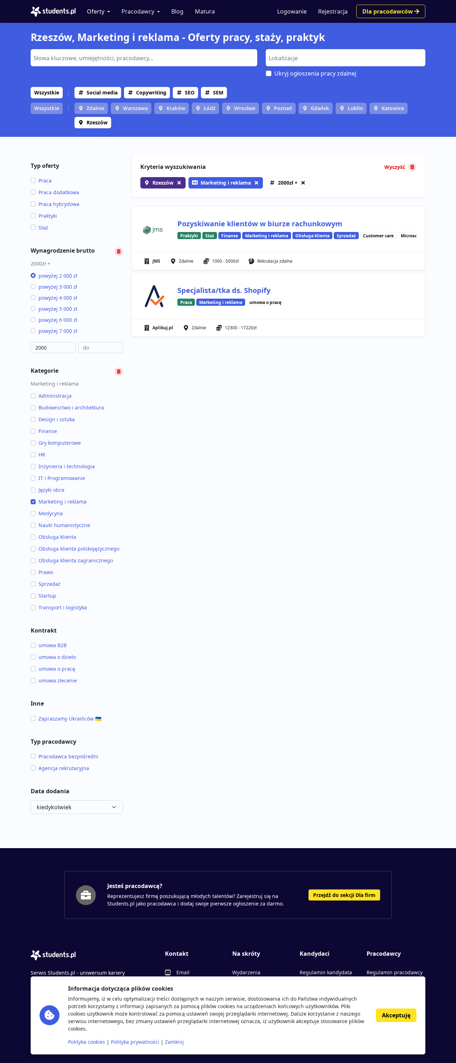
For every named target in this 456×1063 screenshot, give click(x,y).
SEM (218, 92)
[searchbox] (143, 57)
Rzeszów (97, 122)
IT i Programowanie (61, 478)
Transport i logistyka (62, 607)
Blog (177, 11)
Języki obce (51, 489)
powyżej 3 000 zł (57, 286)
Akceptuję (396, 1015)
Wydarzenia (246, 972)
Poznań (283, 108)
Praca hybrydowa (58, 204)
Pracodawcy (137, 11)
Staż (43, 227)
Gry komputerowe (59, 442)
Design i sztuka (56, 419)
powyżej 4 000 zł (57, 297)
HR (41, 454)
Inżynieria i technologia (66, 466)
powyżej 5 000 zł (57, 308)
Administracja (55, 395)
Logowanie (292, 11)
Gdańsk (320, 108)
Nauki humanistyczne (64, 525)
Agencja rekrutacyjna (63, 768)
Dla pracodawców (388, 11)
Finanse (47, 431)
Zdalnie (95, 108)
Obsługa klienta (57, 536)
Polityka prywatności (135, 1041)
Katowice (393, 108)
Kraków (175, 108)
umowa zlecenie (57, 680)
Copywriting (151, 92)
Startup (47, 595)
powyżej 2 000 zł (57, 275)
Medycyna (50, 513)
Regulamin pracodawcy (395, 972)
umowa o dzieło (57, 657)
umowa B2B (52, 645)
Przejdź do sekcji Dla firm (344, 895)
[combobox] (144, 57)
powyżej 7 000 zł (57, 330)
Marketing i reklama (62, 501)
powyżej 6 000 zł (57, 319)
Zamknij (174, 1041)
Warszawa (135, 108)
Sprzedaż (49, 583)
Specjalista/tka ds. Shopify (223, 290)
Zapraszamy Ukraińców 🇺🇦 (69, 718)
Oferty (95, 11)
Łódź (210, 108)
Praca (45, 180)
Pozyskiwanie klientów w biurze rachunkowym (259, 223)
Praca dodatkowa (58, 192)
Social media (102, 92)
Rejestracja (333, 11)
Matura (205, 11)
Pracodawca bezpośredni (68, 756)
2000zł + (287, 182)
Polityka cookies (86, 1041)
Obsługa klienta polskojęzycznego (78, 548)
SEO (190, 92)
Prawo (45, 572)
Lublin (355, 108)
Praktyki (47, 215)
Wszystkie (46, 92)
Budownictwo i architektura (71, 407)
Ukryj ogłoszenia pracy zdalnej (315, 73)
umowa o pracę (56, 668)
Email (183, 972)
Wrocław (244, 108)
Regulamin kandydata (326, 972)
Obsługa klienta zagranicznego (75, 560)
